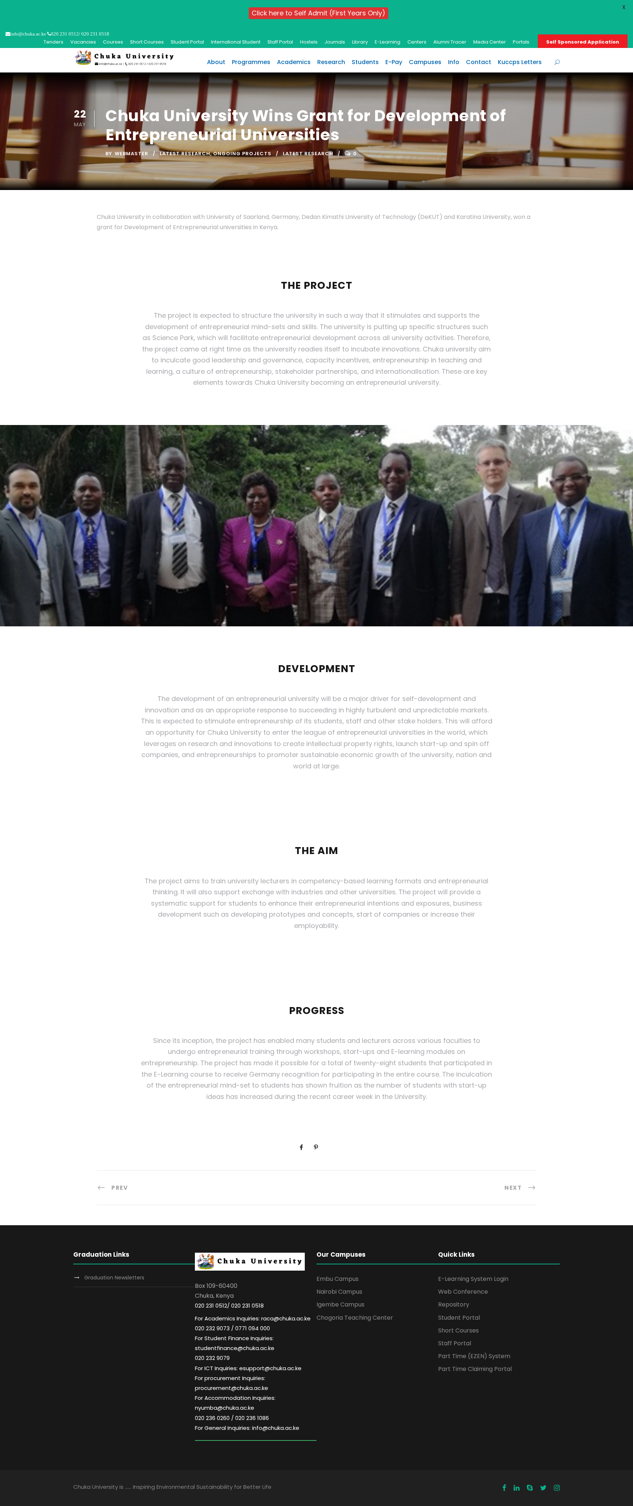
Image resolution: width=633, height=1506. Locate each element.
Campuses (425, 62)
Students (365, 62)
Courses (113, 41)
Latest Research (185, 153)
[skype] (530, 1488)
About (216, 62)
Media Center (489, 41)
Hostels (309, 41)
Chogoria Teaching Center (354, 1317)
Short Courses (147, 41)
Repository (453, 1304)
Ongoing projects (242, 153)
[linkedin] (516, 1488)
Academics (294, 62)
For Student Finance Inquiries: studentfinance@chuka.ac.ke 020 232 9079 (234, 1348)
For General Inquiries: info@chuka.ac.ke (247, 1428)
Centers (416, 41)
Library (360, 41)
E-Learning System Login (473, 1279)
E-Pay (393, 62)
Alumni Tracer (449, 41)
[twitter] (543, 1488)
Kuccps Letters (520, 62)
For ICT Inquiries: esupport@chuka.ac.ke (248, 1368)
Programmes (251, 62)
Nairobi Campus (339, 1291)
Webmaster (131, 153)
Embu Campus (337, 1279)
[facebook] (504, 1488)
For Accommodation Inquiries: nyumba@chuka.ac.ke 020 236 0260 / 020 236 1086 (235, 1407)
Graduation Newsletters (114, 1277)
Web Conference (463, 1291)
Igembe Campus (340, 1304)
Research (331, 62)
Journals (335, 41)
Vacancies (83, 41)
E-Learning (387, 41)
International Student (235, 41)
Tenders (53, 41)
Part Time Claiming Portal (475, 1369)
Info (453, 62)
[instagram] (557, 1488)
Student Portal (187, 41)
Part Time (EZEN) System (474, 1356)
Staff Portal (280, 41)
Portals (521, 41)
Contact (478, 62)
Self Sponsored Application (582, 41)
